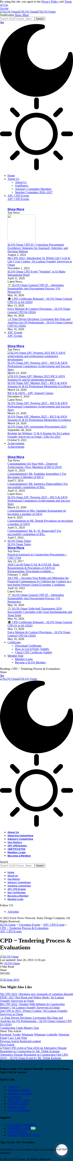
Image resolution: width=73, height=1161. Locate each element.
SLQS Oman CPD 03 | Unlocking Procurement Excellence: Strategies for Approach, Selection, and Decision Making (37, 248)
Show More (22, 15)
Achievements (15, 446)
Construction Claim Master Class (19, 1027)
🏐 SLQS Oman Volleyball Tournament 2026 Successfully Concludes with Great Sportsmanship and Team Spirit (39, 612)
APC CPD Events (18, 199)
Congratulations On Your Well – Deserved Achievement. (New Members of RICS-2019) (34, 465)
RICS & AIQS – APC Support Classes (30, 393)
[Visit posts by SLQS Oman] (9, 956)
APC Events (14, 335)
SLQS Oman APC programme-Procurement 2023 (36, 426)
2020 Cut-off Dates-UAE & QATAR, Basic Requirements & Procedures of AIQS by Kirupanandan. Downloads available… (33, 568)
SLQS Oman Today (19, 544)
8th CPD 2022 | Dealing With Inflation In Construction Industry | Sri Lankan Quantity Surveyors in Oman (32, 1006)
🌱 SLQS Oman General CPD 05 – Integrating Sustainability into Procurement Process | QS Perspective (35, 288)
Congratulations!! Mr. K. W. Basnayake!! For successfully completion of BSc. (34, 532)
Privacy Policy (50, 1)
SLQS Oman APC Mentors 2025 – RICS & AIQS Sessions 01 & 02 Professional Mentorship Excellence (39, 384)
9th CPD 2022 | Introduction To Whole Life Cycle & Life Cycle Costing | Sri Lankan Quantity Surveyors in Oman (39, 261)
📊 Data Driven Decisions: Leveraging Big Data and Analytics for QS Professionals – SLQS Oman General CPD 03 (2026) (39, 322)
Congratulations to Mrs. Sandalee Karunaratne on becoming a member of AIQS (36, 512)
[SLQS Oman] (28, 11)
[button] (4, 8)
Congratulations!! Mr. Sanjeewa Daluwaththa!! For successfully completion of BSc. (37, 485)
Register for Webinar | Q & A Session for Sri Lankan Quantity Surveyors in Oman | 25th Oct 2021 (38, 435)
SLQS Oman (12, 963)
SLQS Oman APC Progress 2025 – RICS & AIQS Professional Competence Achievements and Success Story (38, 366)
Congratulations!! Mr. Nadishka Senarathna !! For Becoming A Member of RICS (36, 475)
